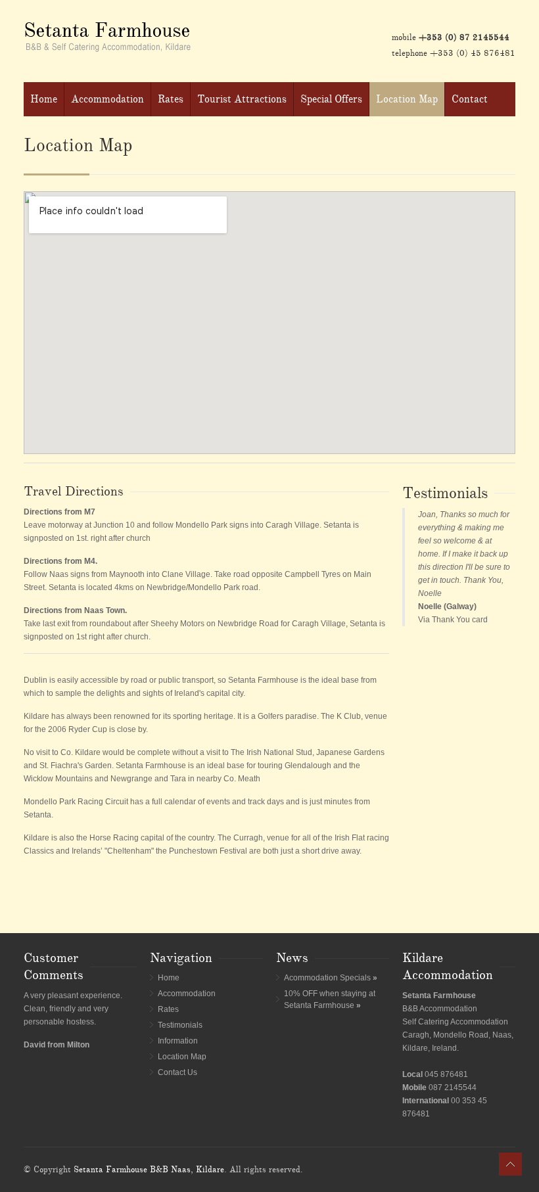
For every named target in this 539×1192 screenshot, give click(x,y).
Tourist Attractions (242, 99)
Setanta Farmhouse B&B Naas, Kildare (149, 1169)
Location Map (407, 99)
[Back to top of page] (510, 1164)
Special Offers (331, 99)
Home (43, 99)
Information (178, 1040)
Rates (170, 99)
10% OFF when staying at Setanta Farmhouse (329, 999)
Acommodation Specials (330, 977)
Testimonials (180, 1025)
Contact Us (177, 1072)
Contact (470, 99)
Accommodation (107, 99)
